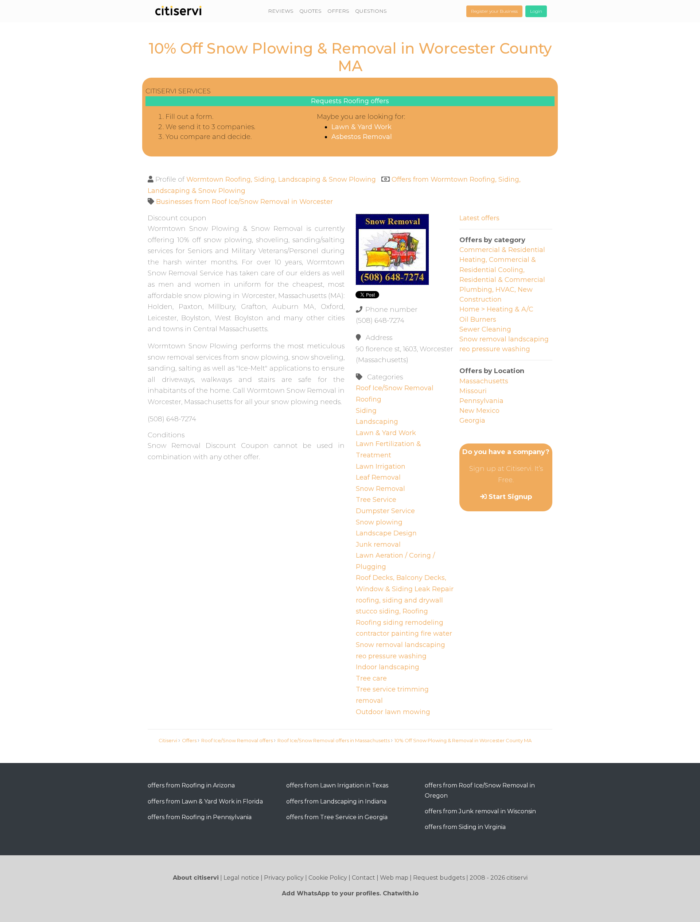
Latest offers (479, 218)
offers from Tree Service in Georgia (337, 817)
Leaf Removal (378, 477)
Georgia (472, 421)
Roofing (368, 399)
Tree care (371, 678)
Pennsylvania (481, 401)
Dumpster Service (385, 511)
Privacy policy (284, 877)
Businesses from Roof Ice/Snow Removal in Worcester (244, 202)
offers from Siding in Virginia (465, 827)
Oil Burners (477, 319)
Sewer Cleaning (485, 329)
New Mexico (479, 411)
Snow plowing (379, 522)
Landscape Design (386, 533)
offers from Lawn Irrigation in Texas (337, 785)
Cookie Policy (327, 877)
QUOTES (310, 11)
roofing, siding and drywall (399, 600)
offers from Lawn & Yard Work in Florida (205, 801)
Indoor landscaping (387, 667)
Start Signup (510, 497)
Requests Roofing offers (350, 101)
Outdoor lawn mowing (393, 712)
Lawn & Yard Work (361, 127)
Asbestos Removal (361, 137)
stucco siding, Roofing (392, 611)
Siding (366, 411)
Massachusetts (483, 381)
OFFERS (338, 11)
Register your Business (494, 11)
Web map (394, 877)
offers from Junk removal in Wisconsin (480, 811)
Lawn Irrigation (380, 466)
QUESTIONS (371, 11)
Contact (363, 877)
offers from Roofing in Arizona (191, 785)
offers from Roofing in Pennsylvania (200, 817)
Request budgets (439, 877)
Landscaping (377, 422)
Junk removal (378, 545)
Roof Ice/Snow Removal (394, 388)
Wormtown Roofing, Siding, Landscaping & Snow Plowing (281, 179)
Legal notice (241, 877)
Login (536, 11)
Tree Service (376, 500)
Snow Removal (380, 489)
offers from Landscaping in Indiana (336, 801)
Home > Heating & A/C (496, 309)
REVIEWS (280, 11)
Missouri (473, 391)
